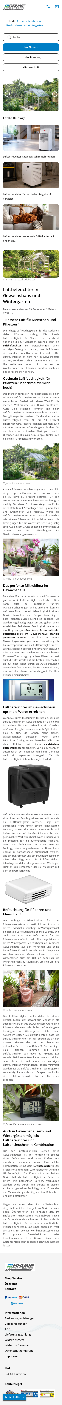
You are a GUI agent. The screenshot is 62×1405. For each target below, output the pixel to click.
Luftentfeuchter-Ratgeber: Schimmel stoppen (29, 157)
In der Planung (31, 57)
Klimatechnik (31, 67)
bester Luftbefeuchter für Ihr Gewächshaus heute (15, 1397)
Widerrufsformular (17, 1346)
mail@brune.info (57, 6)
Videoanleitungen (16, 1324)
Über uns (11, 1284)
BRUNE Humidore (16, 1374)
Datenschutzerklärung (19, 1351)
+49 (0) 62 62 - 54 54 (48, 6)
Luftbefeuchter (42, 1166)
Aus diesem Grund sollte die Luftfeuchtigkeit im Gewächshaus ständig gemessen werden (31, 634)
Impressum (12, 1356)
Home (11, 21)
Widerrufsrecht (14, 1340)
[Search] (9, 37)
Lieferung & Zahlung (18, 1335)
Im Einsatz (31, 47)
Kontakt (10, 1289)
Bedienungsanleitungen (20, 1319)
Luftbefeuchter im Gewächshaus (26, 346)
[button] (7, 94)
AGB (7, 1329)
